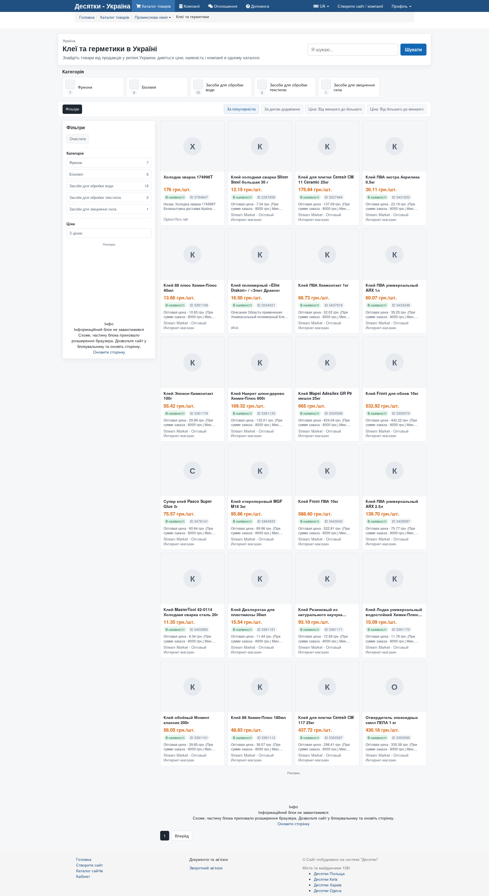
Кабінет (83, 876)
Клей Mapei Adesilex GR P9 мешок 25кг (325, 396)
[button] (321, 6)
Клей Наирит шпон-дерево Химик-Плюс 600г (257, 396)
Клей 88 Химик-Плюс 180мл (258, 717)
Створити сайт (360, 6)
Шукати (413, 49)
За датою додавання (282, 109)
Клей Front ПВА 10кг (318, 501)
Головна (83, 859)
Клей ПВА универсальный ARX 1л (392, 288)
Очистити (78, 138)
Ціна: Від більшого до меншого (396, 109)
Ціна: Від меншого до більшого (335, 109)
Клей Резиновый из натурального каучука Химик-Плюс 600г (320, 612)
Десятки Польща (329, 873)
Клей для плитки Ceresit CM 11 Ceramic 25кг (326, 179)
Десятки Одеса (328, 890)
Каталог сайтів (89, 870)
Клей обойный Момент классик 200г (186, 720)
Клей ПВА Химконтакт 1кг (323, 285)
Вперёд (182, 835)
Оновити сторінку (109, 352)
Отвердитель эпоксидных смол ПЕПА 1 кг (392, 720)
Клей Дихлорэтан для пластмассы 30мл (252, 612)
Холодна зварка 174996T (188, 177)
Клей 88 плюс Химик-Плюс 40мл (190, 288)
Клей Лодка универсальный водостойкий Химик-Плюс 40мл (394, 612)
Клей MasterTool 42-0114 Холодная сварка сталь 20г (191, 612)
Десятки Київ (325, 879)
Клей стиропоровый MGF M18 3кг (256, 504)
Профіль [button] (400, 6)
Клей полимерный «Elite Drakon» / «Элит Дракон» (255, 288)
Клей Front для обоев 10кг (392, 393)
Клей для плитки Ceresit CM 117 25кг (326, 720)
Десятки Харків (327, 885)
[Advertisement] (109, 283)
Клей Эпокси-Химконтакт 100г (188, 396)
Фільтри (72, 109)
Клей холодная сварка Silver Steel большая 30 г (259, 179)
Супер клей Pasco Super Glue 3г (188, 504)
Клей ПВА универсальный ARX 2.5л (392, 504)
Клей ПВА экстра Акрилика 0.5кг (393, 179)
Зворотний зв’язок (205, 868)
